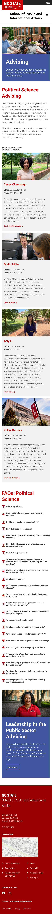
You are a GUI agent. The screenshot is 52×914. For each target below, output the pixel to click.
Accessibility (7, 909)
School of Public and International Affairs (26, 16)
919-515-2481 (8, 827)
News (32, 863)
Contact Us (10, 868)
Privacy (17, 909)
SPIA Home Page (12, 863)
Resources (27, 909)
